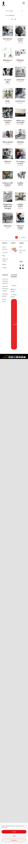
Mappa (4, 264)
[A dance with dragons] (7, 171)
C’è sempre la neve (20, 162)
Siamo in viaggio (20, 227)
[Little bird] (20, 67)
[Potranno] (7, 213)
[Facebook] (20, 265)
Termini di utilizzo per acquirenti (5, 281)
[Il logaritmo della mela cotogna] (7, 192)
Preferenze (14, 840)
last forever (7, 38)
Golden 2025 (20, 39)
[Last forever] (20, 89)
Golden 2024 (20, 205)
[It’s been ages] (7, 67)
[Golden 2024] (20, 192)
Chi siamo (5, 252)
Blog (3, 255)
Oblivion (7, 161)
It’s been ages (7, 80)
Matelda (20, 142)
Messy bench (8, 142)
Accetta (14, 831)
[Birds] (7, 89)
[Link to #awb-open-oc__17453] (24, 3)
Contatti (4, 267)
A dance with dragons (7, 184)
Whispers (20, 60)
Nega (14, 836)
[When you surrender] (20, 108)
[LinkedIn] (23, 268)
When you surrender (20, 121)
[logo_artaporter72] (3, 1)
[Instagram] (23, 265)
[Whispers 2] (7, 48)
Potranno (7, 226)
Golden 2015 (20, 184)
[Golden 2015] (20, 171)
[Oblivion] (7, 149)
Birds (8, 101)
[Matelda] (20, 130)
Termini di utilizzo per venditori (5, 288)
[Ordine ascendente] (22, 10)
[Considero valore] (7, 108)
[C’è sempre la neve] (20, 149)
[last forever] (7, 26)
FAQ (21, 247)
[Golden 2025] (20, 26)
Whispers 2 (7, 60)
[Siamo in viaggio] (20, 213)
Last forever (20, 101)
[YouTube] (20, 268)
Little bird (20, 79)
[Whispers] (20, 48)
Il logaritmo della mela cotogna (7, 206)
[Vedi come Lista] (15, 19)
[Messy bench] (7, 130)
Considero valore (8, 121)
